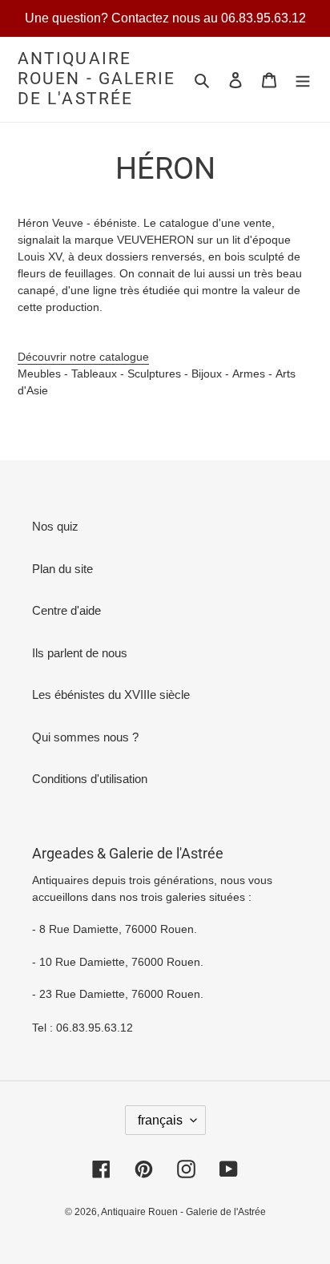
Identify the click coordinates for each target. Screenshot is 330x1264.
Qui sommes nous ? (85, 737)
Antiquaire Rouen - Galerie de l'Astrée (97, 78)
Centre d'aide (66, 610)
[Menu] (303, 80)
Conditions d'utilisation (89, 778)
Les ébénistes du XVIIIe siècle (111, 694)
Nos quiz (55, 526)
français (160, 1120)
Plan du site (62, 568)
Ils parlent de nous (79, 653)
